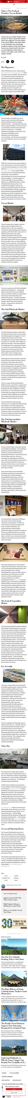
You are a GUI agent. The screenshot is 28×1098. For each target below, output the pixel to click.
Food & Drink (14, 1073)
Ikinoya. (16, 580)
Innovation (6, 1080)
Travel (4, 1073)
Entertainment (7, 1076)
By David (3, 57)
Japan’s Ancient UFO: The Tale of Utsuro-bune (12, 899)
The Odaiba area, (6, 807)
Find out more (14, 1092)
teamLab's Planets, (14, 789)
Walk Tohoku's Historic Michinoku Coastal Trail (12, 905)
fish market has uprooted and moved (12, 73)
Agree (14, 1089)
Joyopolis (17, 819)
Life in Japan (17, 1080)
